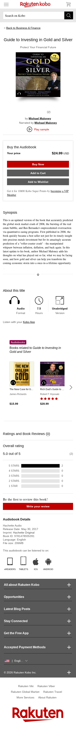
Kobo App (29, 322)
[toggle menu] (6, 4)
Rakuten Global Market (25, 691)
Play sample (41, 129)
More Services (25, 697)
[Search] (68, 15)
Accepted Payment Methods (25, 647)
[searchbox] (38, 15)
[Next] (70, 387)
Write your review (38, 506)
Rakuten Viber (46, 686)
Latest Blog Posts (17, 609)
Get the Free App (16, 633)
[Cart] (68, 4)
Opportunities (14, 596)
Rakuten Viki (26, 686)
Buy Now (38, 164)
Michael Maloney (40, 118)
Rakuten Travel (52, 691)
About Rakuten (47, 697)
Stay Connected (16, 621)
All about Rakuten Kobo (21, 584)
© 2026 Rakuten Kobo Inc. (20, 672)
